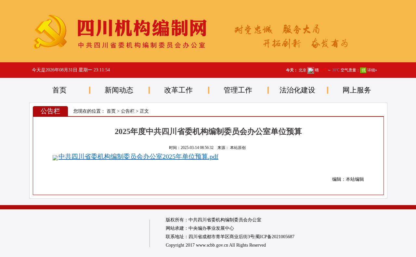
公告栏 (128, 111)
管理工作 (238, 90)
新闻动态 (119, 90)
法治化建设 (297, 90)
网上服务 (357, 90)
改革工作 (178, 90)
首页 (59, 90)
